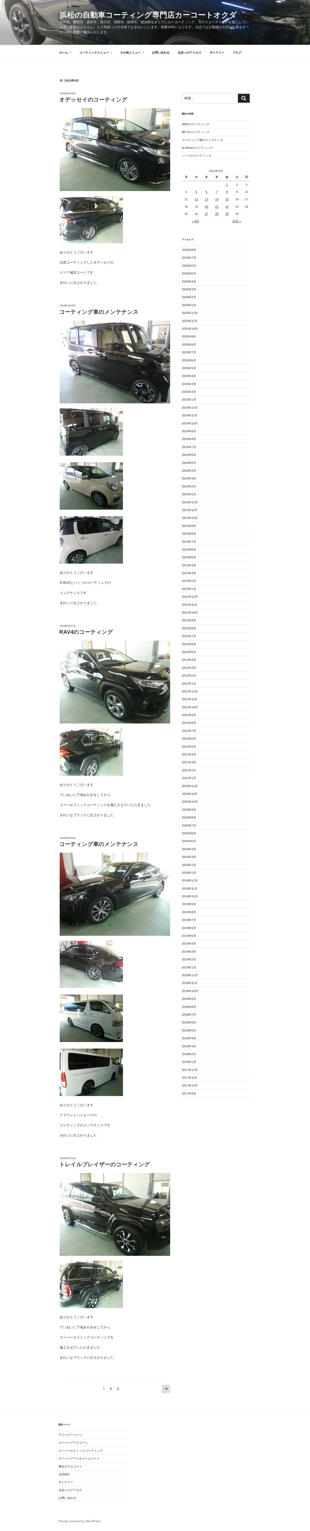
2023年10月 (190, 518)
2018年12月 (190, 975)
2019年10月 (190, 896)
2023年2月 (189, 581)
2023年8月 (189, 533)
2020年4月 (189, 849)
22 (227, 206)
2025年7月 (189, 352)
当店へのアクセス (189, 52)
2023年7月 (189, 541)
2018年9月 (189, 998)
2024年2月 (189, 486)
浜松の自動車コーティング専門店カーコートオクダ (148, 15)
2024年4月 (189, 470)
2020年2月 (189, 865)
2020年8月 (189, 817)
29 (227, 213)
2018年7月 (189, 1014)
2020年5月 (189, 841)
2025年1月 (189, 399)
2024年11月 (189, 415)
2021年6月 (189, 738)
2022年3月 (189, 667)
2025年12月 (190, 313)
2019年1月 (189, 967)
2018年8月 (189, 1007)
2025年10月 (190, 328)
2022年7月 (189, 636)
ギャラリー (217, 52)
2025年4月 (189, 376)
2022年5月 (189, 652)
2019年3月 (189, 951)
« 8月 (195, 221)
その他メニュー (130, 52)
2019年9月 (189, 904)
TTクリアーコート (70, 1435)
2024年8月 (189, 439)
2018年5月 (189, 1030)
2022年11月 (189, 604)
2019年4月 (189, 943)
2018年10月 (190, 991)
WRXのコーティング (195, 124)
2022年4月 (189, 659)
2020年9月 (189, 809)
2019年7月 (189, 920)
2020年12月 (190, 786)
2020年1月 (189, 872)
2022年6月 (189, 644)
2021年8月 (189, 722)
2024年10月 (190, 423)
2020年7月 (189, 825)
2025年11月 (189, 321)
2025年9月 (189, 336)
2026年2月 (189, 297)
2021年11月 (189, 699)
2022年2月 (189, 675)
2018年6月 (189, 1022)
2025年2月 (189, 391)
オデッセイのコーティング (93, 99)
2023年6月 (189, 549)
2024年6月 (189, 454)
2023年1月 (189, 589)
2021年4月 (189, 754)
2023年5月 (189, 557)
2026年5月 (189, 273)
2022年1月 (189, 683)
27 (206, 213)
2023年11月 (189, 510)
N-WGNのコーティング (197, 147)
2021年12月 (190, 691)
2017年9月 (189, 1093)
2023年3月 (189, 573)
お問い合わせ (161, 52)
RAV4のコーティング (86, 632)
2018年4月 (189, 1038)
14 (216, 199)
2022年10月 (190, 612)
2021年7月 (189, 731)
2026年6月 (189, 265)
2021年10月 (190, 707)
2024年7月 (189, 447)
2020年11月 (189, 794)
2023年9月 (189, 526)
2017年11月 (189, 1077)
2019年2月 (189, 959)
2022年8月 (189, 628)
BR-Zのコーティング (195, 132)
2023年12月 (190, 502)
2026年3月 (189, 289)
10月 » (236, 221)
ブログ (237, 52)
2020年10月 (190, 801)
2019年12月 (190, 880)
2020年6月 (189, 833)
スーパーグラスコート (73, 1442)
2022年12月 (190, 596)
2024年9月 (189, 431)
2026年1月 (189, 305)
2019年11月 (189, 888)
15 (227, 199)
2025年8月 (189, 344)
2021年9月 (189, 715)
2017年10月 (190, 1085)
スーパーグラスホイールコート (79, 1458)
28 (216, 213)
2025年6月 (189, 360)
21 (216, 206)
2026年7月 (189, 257)
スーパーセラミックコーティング (80, 1450)
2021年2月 (189, 770)
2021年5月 (189, 746)
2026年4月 (189, 281)
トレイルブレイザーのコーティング (104, 1164)
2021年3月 (189, 762)
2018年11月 (189, 983)
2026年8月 (189, 250)
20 (206, 206)
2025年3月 (189, 384)
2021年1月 (189, 778)
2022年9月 (189, 620)
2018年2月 (189, 1054)
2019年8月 (189, 912)
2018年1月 (189, 1062)
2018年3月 (189, 1046)
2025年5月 (189, 368)
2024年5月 (189, 463)
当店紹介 (64, 1474)
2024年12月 (190, 407)
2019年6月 (189, 928)
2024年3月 (189, 478)
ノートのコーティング (196, 155)
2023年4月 (189, 565)
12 (196, 199)
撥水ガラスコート (70, 1466)
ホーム (63, 52)
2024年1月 (189, 494)
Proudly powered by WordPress (79, 1521)
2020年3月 (189, 857)
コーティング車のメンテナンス (99, 312)
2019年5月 (189, 935)
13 (206, 199)
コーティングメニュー (94, 52)
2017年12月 (190, 1070)
